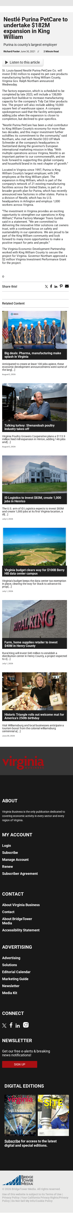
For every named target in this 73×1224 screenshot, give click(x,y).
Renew (7, 867)
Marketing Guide (15, 979)
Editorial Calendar (16, 972)
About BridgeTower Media (17, 921)
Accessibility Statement (21, 930)
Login (6, 846)
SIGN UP (19, 1064)
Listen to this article (25, 62)
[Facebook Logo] (11, 1025)
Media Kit (9, 993)
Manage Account (15, 860)
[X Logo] (4, 1026)
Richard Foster (12, 51)
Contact (8, 912)
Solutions (9, 965)
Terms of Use (53, 1194)
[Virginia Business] (23, 771)
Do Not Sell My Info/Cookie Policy (32, 1200)
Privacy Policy (10, 1197)
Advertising (11, 958)
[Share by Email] (67, 287)
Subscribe (10, 853)
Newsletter (10, 986)
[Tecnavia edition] (20, 1135)
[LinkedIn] (18, 1026)
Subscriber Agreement (20, 874)
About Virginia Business (21, 905)
